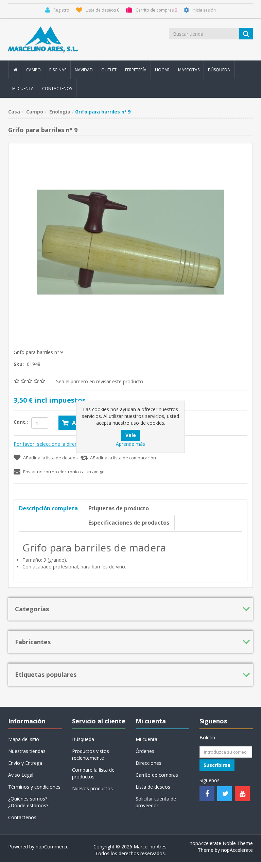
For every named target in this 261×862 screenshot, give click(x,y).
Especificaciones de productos (128, 522)
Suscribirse (217, 765)
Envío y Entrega (25, 763)
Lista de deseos (153, 787)
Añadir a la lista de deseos (50, 458)
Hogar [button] (162, 70)
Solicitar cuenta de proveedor (156, 802)
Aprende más (130, 444)
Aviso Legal (20, 775)
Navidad (84, 70)
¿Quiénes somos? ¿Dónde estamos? (28, 802)
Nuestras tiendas (27, 751)
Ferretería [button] (135, 70)
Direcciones (148, 763)
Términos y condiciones (34, 787)
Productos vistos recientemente (90, 754)
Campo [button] (33, 70)
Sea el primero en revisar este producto (99, 381)
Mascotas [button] (188, 70)
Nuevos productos (92, 788)
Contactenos (57, 88)
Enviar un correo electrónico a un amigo (64, 472)
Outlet (109, 70)
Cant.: (21, 422)
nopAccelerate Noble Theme (221, 843)
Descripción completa (48, 508)
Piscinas (57, 70)
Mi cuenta (23, 88)
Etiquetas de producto (118, 508)
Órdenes (145, 751)
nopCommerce (52, 846)
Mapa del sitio (23, 739)
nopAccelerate (237, 850)
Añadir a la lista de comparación (123, 458)
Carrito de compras (157, 775)
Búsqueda (219, 70)
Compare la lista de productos (93, 773)
